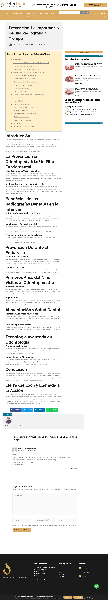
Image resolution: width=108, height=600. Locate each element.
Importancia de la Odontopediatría (25, 66)
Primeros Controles (20, 98)
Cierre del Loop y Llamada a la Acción (24, 126)
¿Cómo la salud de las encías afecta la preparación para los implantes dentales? (87, 89)
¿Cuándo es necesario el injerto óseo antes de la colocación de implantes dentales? (88, 64)
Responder (73, 469)
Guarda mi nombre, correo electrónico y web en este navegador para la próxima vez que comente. (45, 525)
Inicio (7, 13)
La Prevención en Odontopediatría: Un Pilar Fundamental (31, 63)
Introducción (17, 60)
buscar (85, 13)
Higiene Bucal (18, 101)
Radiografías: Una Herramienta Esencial (26, 69)
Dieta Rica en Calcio (20, 91)
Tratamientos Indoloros (21, 117)
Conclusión (16, 123)
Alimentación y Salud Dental (21, 104)
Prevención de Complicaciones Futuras (26, 82)
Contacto (30, 17)
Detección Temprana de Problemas (25, 75)
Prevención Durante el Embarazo (23, 85)
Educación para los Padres (22, 110)
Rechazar (78, 597)
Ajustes (88, 597)
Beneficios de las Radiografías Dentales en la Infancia (29, 72)
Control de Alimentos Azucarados (24, 107)
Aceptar (68, 597)
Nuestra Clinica (17, 13)
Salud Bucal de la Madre (21, 88)
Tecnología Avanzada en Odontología (24, 114)
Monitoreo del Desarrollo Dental (24, 79)
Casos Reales (43, 13)
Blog (52, 13)
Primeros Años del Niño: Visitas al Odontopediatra (28, 95)
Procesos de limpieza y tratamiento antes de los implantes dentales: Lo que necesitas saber (88, 76)
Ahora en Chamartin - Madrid (44, 4)
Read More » (78, 71)
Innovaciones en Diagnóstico (23, 120)
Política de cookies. (54, 598)
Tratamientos (30, 13)
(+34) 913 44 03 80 (68, 5)
